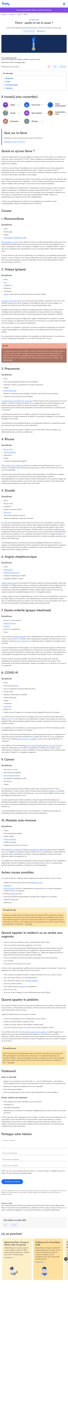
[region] (34, 1259)
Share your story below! (8, 1140)
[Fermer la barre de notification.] (65, 10)
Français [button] (41, 31)
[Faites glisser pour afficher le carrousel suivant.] (66, 1259)
